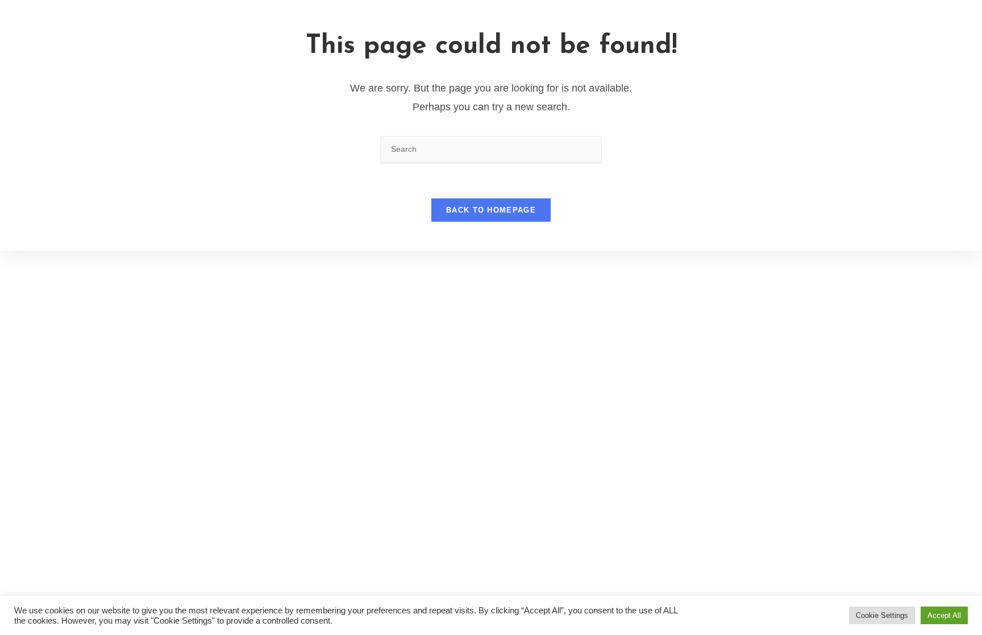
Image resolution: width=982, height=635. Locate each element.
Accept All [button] (944, 615)
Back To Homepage (491, 210)
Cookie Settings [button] (882, 615)
